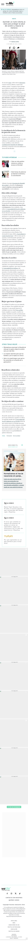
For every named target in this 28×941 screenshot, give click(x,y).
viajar (9, 82)
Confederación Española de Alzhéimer (12, 144)
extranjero (22, 82)
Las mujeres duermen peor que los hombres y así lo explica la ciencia (13, 354)
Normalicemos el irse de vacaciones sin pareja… (13, 474)
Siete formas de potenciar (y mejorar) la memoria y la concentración (18, 173)
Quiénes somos (14, 900)
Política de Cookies (14, 931)
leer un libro (19, 310)
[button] (14, 562)
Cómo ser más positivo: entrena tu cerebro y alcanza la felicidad (17, 163)
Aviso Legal (14, 920)
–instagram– (11, 893)
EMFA (14, 922)
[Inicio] (10, 5)
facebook (9, 47)
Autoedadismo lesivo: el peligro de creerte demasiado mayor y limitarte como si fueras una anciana (13, 11)
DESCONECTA (13, 445)
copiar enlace (18, 47)
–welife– (20, 893)
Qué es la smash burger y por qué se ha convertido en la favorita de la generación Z (14, 360)
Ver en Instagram (14, 807)
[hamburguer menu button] (2, 4)
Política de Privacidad (14, 927)
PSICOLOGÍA (9, 436)
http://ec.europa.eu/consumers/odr (13, 916)
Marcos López (15, 41)
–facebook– (7, 893)
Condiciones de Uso (14, 924)
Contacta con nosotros (14, 897)
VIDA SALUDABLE (16, 436)
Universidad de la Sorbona (10, 268)
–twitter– (16, 893)
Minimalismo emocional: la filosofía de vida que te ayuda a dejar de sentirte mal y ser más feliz (15, 349)
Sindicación (14, 929)
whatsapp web (14, 47)
